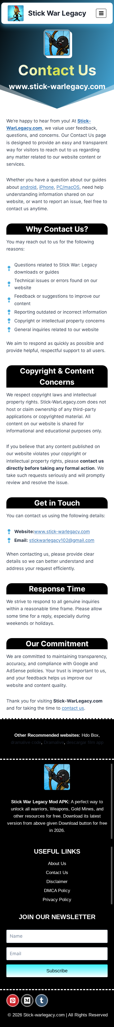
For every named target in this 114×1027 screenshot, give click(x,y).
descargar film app (85, 742)
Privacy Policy (57, 899)
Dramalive (54, 742)
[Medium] (27, 1000)
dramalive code (26, 742)
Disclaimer (57, 881)
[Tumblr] (41, 1000)
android (28, 187)
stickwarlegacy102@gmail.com (61, 540)
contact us (73, 708)
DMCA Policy (57, 890)
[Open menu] (101, 13)
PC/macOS (68, 187)
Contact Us (57, 872)
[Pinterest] (12, 1000)
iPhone (46, 187)
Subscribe (57, 970)
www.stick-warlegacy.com (62, 531)
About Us (57, 863)
